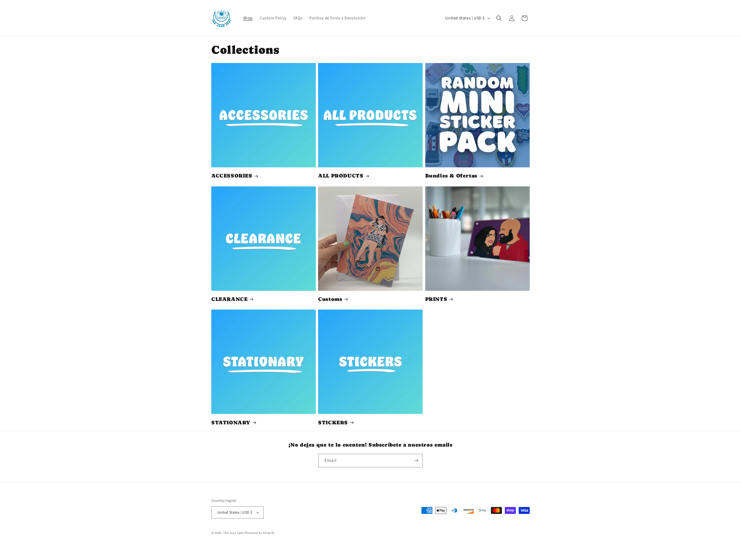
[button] (499, 18)
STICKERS (333, 422)
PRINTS (436, 299)
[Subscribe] (416, 460)
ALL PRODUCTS (340, 176)
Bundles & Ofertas (451, 176)
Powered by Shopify (259, 533)
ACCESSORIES (231, 176)
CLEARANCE (229, 299)
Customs (330, 299)
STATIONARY (230, 422)
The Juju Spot (233, 533)
